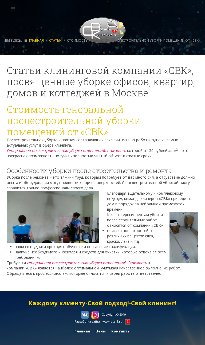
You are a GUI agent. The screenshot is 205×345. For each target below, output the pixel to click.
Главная (36, 40)
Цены (101, 331)
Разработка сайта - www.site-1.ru (98, 321)
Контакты (121, 331)
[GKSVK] (103, 30)
